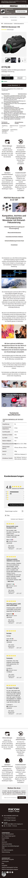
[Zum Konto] (24, 6)
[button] (25, 60)
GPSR (3, 840)
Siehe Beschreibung (22, 93)
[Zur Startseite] (14, 6)
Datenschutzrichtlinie (7, 844)
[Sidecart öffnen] (26, 6)
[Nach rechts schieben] (25, 2)
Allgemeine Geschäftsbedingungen (10, 846)
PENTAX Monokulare (8, 23)
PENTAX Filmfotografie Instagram (10, 869)
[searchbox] (12, 511)
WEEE (3, 848)
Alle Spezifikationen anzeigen (19, 123)
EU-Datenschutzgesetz (7, 850)
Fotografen (4, 865)
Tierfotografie (5, 861)
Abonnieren (22, 797)
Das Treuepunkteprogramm (8, 836)
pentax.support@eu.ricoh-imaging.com (13, 824)
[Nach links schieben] (2, 2)
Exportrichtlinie (5, 838)
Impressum (4, 842)
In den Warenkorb (13, 85)
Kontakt (5, 822)
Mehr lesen (11, 581)
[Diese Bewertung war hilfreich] (17, 548)
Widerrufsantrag (6, 852)
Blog (3, 863)
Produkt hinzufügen (21, 11)
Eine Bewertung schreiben (16, 505)
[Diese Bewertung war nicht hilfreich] (19, 548)
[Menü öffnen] (2, 6)
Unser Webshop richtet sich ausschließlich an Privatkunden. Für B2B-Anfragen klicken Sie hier (14, 2)
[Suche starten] (22, 6)
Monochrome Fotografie (8, 859)
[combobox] (17, 519)
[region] (15, 492)
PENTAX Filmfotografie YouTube (10, 867)
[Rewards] (3, 874)
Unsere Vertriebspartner (8, 834)
